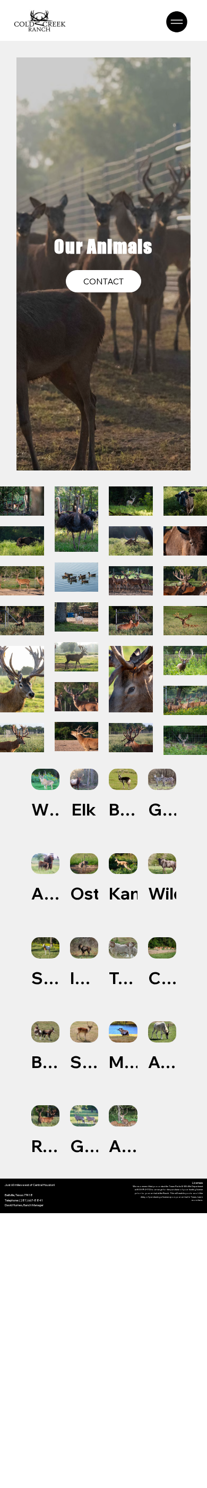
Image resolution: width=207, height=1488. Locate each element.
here (200, 1200)
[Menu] (177, 22)
